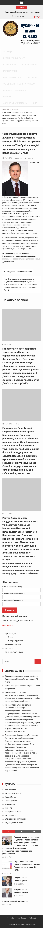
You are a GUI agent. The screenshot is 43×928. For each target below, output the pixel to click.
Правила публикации (13, 90)
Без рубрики (10, 790)
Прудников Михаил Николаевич (19, 272)
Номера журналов (12, 77)
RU (35, 17)
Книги (10, 637)
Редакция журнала (13, 793)
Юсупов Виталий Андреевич (15, 901)
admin (19, 158)
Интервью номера (13, 812)
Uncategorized (11, 801)
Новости (30, 158)
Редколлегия (9, 64)
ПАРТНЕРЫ (8, 97)
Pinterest (32, 918)
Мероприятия (10, 71)
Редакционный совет (14, 58)
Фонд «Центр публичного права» (19, 84)
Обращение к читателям (15, 103)
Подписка (32, 77)
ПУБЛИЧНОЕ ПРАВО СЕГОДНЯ (30, 31)
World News (10, 804)
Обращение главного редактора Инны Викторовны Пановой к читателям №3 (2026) (21, 679)
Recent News (10, 797)
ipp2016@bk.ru (7, 625)
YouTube (10, 918)
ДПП (35, 103)
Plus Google (21, 918)
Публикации (28, 64)
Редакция (8, 52)
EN (39, 17)
